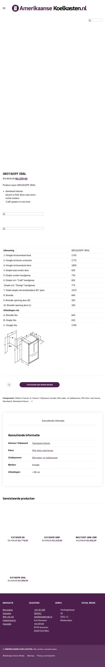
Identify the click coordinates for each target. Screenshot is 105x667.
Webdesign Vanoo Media (13, 656)
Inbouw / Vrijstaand (40, 398)
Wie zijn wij (8, 617)
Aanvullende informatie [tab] (53, 421)
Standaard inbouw (21, 401)
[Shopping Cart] (100, 8)
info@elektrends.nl (43, 617)
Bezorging (8, 610)
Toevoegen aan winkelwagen (39, 384)
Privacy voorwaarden (46, 656)
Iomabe (53, 398)
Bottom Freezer (22, 398)
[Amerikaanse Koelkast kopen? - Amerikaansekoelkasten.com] (52, 8)
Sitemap (30, 656)
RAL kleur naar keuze (90, 398)
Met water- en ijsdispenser (68, 398)
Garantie (7, 613)
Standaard (7, 401)
